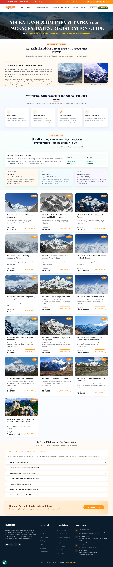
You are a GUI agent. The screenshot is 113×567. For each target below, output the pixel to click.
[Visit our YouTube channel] (97, 2)
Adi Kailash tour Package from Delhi (56, 297)
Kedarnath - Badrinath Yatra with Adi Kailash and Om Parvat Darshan (21, 420)
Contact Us (46, 2)
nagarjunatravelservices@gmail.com (69, 2)
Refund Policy (61, 553)
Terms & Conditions (62, 550)
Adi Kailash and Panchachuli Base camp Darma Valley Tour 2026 (90, 339)
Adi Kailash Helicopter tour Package (90, 297)
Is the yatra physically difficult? (17, 462)
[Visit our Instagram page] (91, 2)
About (28, 7)
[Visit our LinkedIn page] (103, 2)
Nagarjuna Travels (71, 562)
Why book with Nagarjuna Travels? (19, 495)
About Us (37, 2)
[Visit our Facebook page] (88, 2)
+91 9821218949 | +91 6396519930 (17, 2)
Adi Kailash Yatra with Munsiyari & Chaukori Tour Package (55, 257)
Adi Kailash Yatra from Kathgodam (20, 378)
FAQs (41, 544)
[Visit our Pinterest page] (100, 2)
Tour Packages (44, 537)
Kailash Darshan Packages (41, 7)
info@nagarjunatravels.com (86, 554)
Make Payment (44, 551)
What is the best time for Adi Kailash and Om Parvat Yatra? (26, 452)
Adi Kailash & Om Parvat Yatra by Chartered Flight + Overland (54, 216)
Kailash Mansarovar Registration (62, 542)
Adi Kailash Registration (63, 537)
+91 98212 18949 (83, 547)
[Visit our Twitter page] (94, 2)
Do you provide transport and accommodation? (23, 478)
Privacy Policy (61, 546)
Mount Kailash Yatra (62, 534)
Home (22, 7)
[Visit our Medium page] (107, 2)
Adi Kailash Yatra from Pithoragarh (55, 378)
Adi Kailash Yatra (61, 530)
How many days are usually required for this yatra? (24, 468)
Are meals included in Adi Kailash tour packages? (23, 489)
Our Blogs (75, 7)
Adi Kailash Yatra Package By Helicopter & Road (18, 257)
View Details (29, 228)
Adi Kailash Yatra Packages (61, 7)
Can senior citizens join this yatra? (19, 484)
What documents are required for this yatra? (22, 473)
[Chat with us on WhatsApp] (4, 562)
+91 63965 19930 (92, 547)
